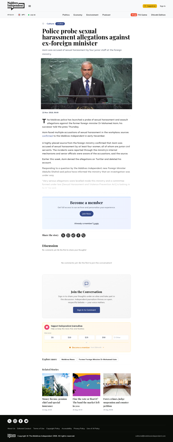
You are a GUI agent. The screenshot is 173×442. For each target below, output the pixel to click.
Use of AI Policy (93, 428)
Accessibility (67, 428)
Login (96, 223)
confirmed (47, 135)
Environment (92, 15)
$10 (69, 337)
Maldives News (68, 359)
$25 (86, 337)
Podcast (106, 15)
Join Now (86, 213)
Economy (78, 15)
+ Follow (60, 24)
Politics (66, 15)
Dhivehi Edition (158, 15)
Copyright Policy (53, 428)
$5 (52, 337)
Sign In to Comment (86, 310)
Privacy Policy (79, 428)
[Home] (43, 23)
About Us (11, 428)
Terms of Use (38, 428)
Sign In (163, 6)
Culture (50, 23)
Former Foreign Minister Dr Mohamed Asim (98, 359)
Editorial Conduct (24, 428)
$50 (103, 337)
